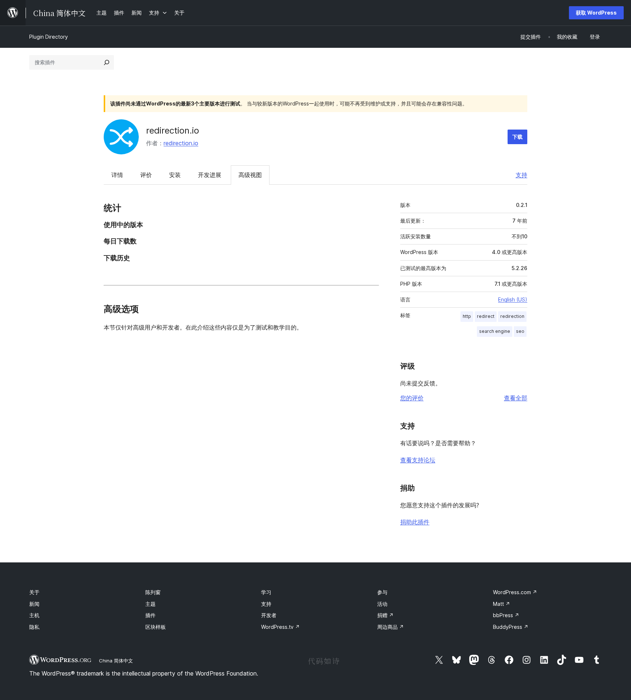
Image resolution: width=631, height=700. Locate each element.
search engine (494, 331)
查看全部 (515, 397)
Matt (501, 604)
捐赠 (385, 615)
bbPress (506, 615)
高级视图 (250, 174)
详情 (117, 174)
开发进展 (209, 174)
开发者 (268, 615)
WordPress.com (515, 592)
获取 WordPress (596, 12)
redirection (512, 316)
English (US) (512, 299)
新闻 (34, 604)
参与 (382, 592)
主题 (150, 604)
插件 (150, 615)
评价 (146, 174)
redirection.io (172, 130)
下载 (517, 137)
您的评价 (412, 397)
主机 (34, 615)
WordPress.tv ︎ (280, 627)
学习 (266, 592)
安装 (175, 174)
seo (520, 331)
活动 (382, 604)
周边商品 (390, 627)
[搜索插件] (106, 62)
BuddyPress (510, 627)
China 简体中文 (116, 661)
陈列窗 (153, 592)
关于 (34, 592)
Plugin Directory (48, 37)
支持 (521, 174)
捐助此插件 (414, 522)
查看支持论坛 (417, 460)
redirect (485, 316)
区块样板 (155, 627)
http (467, 316)
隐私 (34, 627)
